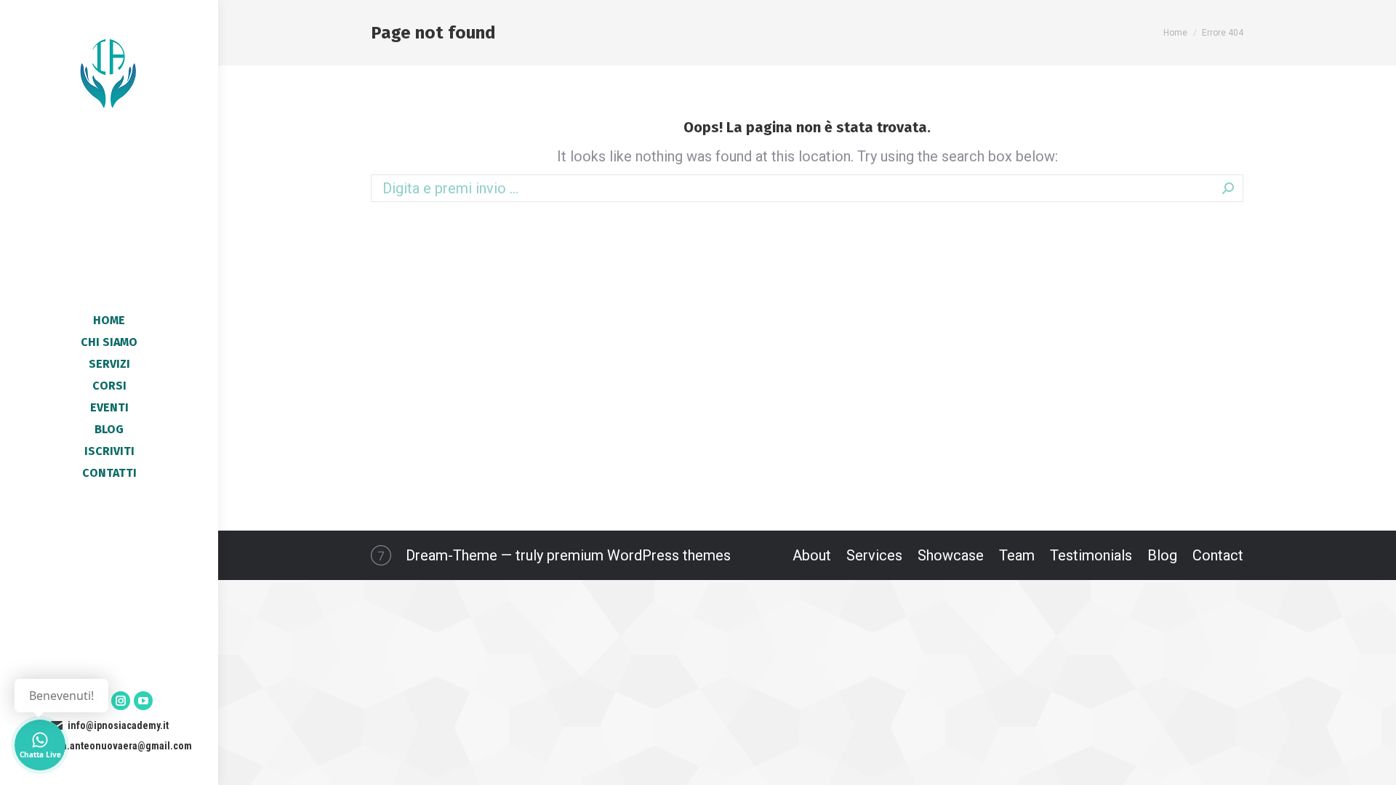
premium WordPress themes (639, 555)
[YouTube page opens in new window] (143, 700)
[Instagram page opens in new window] (120, 700)
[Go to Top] (1374, 763)
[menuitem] (109, 320)
